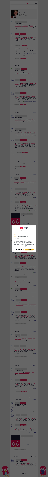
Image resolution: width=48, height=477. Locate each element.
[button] (24, 238)
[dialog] (24, 238)
